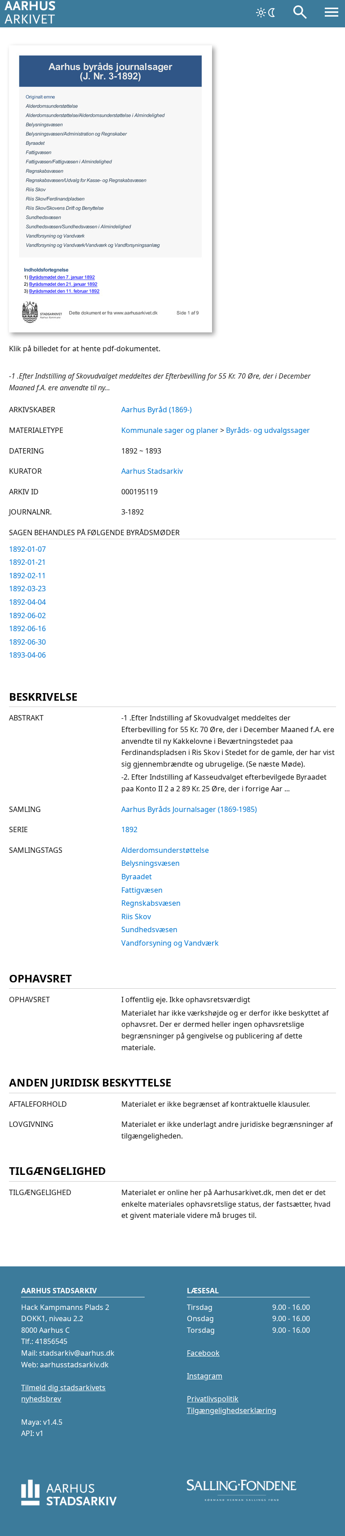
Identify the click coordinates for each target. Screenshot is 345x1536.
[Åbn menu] (331, 14)
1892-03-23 (27, 588)
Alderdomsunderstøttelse (165, 850)
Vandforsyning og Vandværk (170, 943)
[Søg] (300, 14)
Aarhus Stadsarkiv (152, 471)
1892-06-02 (27, 615)
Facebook (203, 1353)
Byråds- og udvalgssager (268, 430)
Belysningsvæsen (150, 863)
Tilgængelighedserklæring (231, 1410)
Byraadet (136, 876)
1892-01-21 (27, 562)
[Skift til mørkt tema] (266, 12)
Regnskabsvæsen (151, 903)
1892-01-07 (27, 549)
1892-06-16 (27, 628)
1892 (129, 829)
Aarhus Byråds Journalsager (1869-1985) (189, 809)
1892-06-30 (27, 642)
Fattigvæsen (142, 890)
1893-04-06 (27, 655)
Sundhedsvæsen (149, 929)
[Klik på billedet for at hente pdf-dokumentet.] (110, 330)
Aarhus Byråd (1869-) (156, 410)
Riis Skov (136, 916)
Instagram (204, 1376)
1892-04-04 (27, 602)
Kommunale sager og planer (169, 430)
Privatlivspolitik (213, 1399)
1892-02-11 (27, 575)
